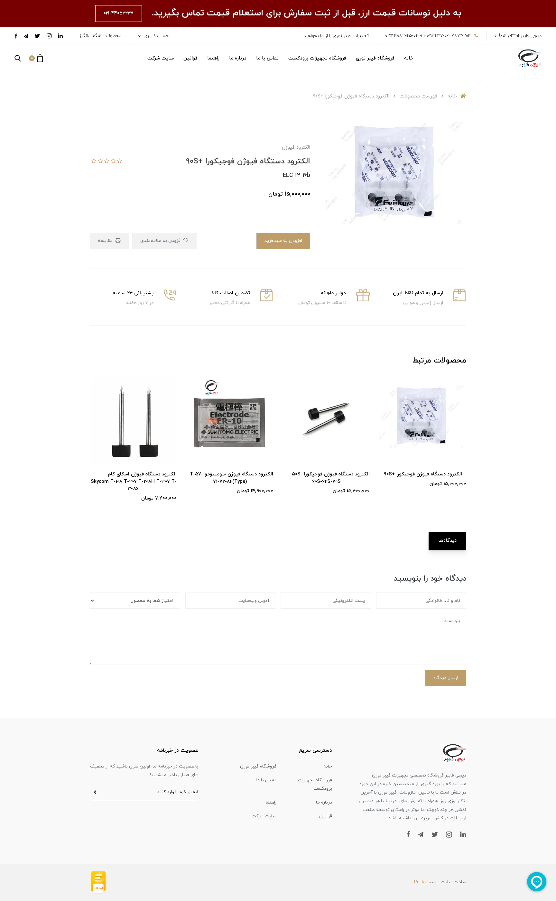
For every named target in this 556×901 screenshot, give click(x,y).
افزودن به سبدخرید (283, 241)
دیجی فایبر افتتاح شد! (520, 36)
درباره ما (237, 58)
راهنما (213, 58)
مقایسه (106, 241)
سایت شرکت (160, 58)
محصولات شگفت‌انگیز (100, 36)
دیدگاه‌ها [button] (447, 540)
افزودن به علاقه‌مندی (161, 241)
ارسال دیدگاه (445, 678)
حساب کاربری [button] (155, 36)
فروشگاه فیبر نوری (375, 58)
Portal (420, 882)
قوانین (190, 58)
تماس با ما (267, 58)
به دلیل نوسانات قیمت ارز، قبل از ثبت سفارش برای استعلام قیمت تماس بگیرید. (305, 13)
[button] (36, 58)
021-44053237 (119, 13)
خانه (408, 58)
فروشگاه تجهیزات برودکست (317, 58)
